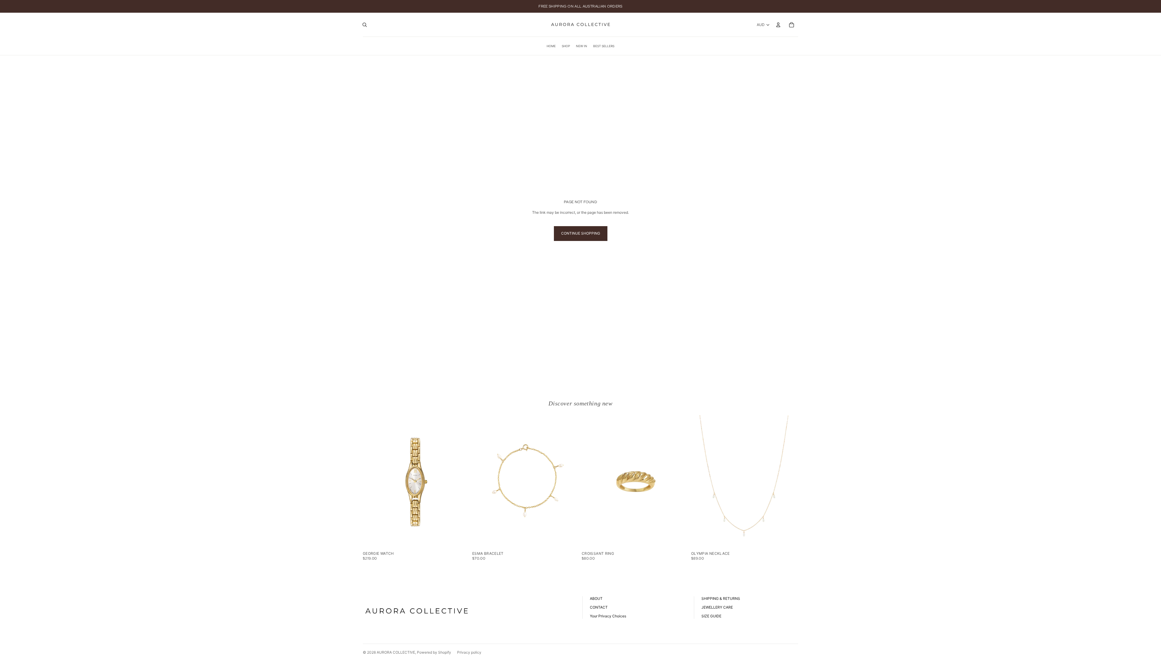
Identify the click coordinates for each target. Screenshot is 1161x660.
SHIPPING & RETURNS (720, 598)
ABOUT (596, 598)
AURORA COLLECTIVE (396, 652)
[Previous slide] (372, 482)
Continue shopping (580, 233)
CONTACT (599, 607)
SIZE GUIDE (711, 616)
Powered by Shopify (434, 652)
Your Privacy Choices (608, 616)
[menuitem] (551, 46)
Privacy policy (469, 652)
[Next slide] (461, 482)
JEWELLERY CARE (717, 607)
